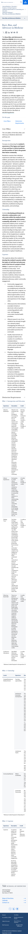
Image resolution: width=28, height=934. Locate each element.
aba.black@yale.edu (8, 112)
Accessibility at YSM (6, 917)
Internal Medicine (6, 6)
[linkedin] (13, 908)
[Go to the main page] (8, 2)
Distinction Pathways (7, 12)
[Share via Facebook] (6, 32)
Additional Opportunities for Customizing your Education (13, 10)
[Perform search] (21, 2)
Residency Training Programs (9, 8)
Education (14, 6)
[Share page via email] (14, 32)
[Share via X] (3, 32)
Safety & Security (6, 921)
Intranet (4, 915)
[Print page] (17, 32)
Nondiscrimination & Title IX (18, 918)
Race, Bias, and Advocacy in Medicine (11, 14)
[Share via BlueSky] (12, 32)
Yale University (5, 925)
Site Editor (16, 915)
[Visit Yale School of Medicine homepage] (14, 886)
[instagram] (17, 908)
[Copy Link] (24, 129)
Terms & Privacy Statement (17, 921)
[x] (10, 908)
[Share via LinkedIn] (9, 32)
